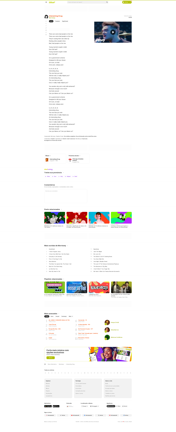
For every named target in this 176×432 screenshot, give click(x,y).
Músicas (48, 383)
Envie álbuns (79, 386)
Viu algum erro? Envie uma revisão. (53, 140)
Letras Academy (88, 169)
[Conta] (130, 2)
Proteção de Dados (110, 388)
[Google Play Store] (48, 406)
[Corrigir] (46, 32)
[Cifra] (46, 28)
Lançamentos (49, 395)
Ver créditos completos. (70, 136)
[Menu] (46, 2)
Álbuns (47, 388)
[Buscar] (107, 2)
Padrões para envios (110, 395)
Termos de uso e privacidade (112, 386)
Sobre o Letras (108, 390)
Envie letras (78, 388)
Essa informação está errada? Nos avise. (86, 136)
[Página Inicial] (45, 364)
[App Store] (56, 406)
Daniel (53, 138)
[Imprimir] (46, 30)
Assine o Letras (79, 393)
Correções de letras (80, 390)
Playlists (48, 390)
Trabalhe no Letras (109, 393)
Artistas (48, 386)
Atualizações (49, 393)
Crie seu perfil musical (81, 383)
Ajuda (106, 383)
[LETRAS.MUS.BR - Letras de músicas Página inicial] (52, 2)
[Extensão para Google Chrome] (70, 406)
